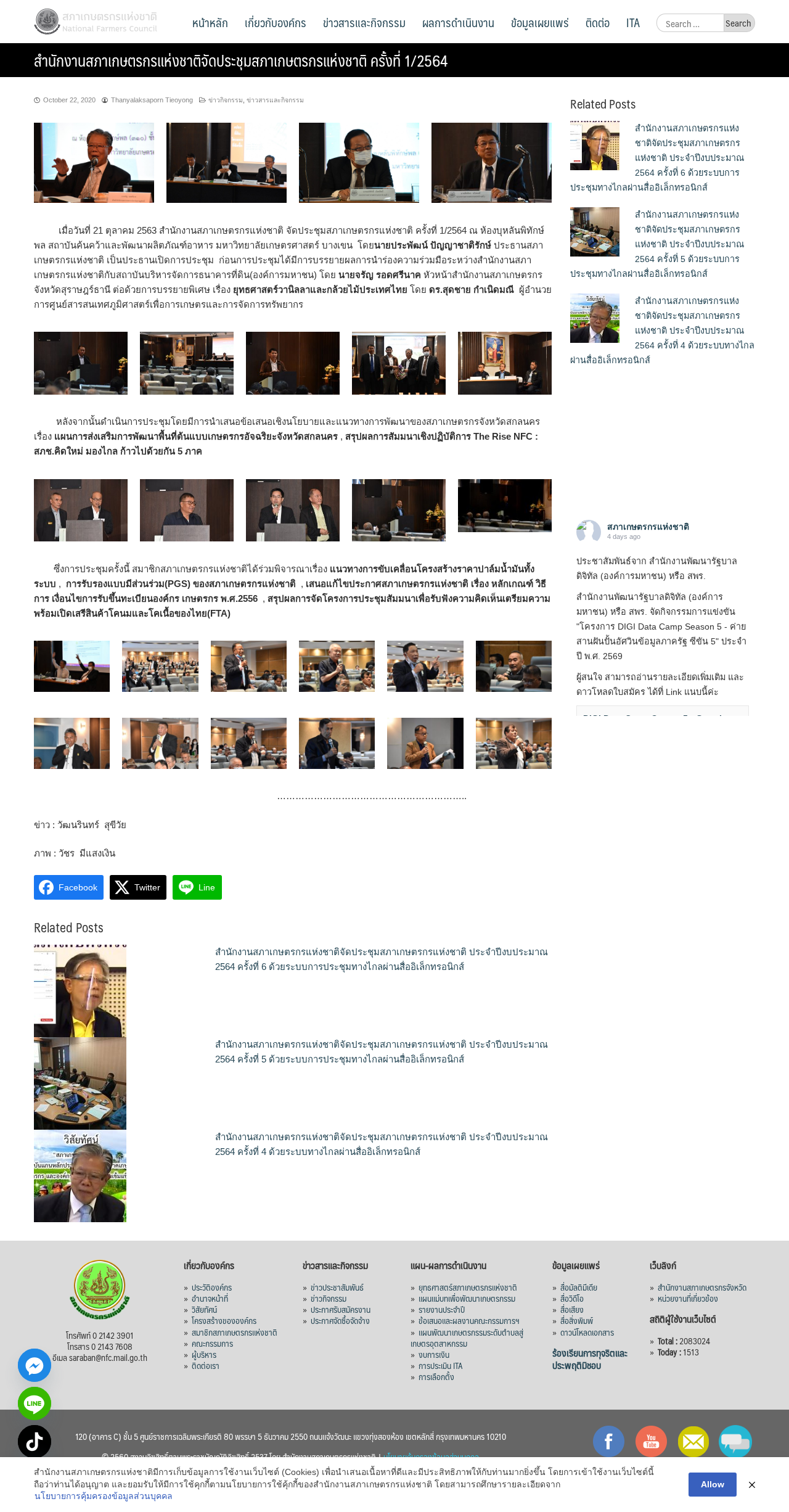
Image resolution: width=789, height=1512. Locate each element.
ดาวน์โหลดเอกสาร (587, 1332)
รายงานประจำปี (442, 1309)
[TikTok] (34, 1441)
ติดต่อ (598, 22)
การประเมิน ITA (441, 1365)
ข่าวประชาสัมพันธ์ (337, 1287)
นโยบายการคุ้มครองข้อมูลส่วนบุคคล (104, 1496)
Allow (712, 1484)
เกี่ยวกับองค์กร (275, 22)
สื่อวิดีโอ (572, 1298)
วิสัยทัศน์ (204, 1309)
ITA (633, 22)
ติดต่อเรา (205, 1365)
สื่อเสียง (572, 1309)
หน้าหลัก (210, 22)
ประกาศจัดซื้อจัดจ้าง (340, 1320)
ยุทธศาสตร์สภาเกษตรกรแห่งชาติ (468, 1287)
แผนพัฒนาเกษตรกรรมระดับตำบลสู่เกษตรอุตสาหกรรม (467, 1337)
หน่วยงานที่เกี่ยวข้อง (688, 1298)
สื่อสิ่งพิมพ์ (576, 1320)
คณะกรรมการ (212, 1343)
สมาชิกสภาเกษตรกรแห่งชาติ (234, 1332)
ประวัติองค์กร (212, 1287)
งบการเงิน (434, 1354)
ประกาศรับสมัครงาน (340, 1309)
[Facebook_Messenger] (34, 1365)
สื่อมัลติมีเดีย (578, 1287)
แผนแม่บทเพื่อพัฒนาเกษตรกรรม (467, 1298)
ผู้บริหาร (204, 1354)
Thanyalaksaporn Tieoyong (152, 100)
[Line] (34, 1403)
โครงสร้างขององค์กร (224, 1320)
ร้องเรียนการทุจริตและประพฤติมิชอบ (590, 1359)
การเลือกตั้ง (436, 1376)
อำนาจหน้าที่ (210, 1298)
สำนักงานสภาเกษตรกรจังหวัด (702, 1287)
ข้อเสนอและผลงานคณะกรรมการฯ (469, 1320)
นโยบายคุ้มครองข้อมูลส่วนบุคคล (431, 1456)
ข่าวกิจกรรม (225, 100)
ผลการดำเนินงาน (458, 22)
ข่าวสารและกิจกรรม (364, 22)
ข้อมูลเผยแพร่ (540, 22)
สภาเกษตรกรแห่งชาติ (648, 527)
